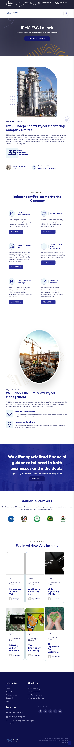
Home (8, 689)
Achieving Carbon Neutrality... (15, 648)
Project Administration (24, 213)
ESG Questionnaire (34, 692)
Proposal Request (12, 695)
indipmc (17, 599)
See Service (35, 478)
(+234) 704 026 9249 (11, 4)
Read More (15, 232)
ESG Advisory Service (35, 695)
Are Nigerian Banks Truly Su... (34, 591)
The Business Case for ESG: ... (15, 591)
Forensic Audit (56, 213)
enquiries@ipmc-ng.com (46, 3)
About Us (9, 692)
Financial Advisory (34, 689)
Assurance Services (54, 281)
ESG (50, 633)
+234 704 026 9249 (47, 168)
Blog (7, 701)
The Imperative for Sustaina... (53, 648)
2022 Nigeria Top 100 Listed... (54, 591)
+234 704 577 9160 (16, 713)
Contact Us (10, 698)
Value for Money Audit (24, 246)
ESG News (35, 38)
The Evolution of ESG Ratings (34, 648)
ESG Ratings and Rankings (24, 281)
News (11, 578)
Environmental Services (36, 698)
